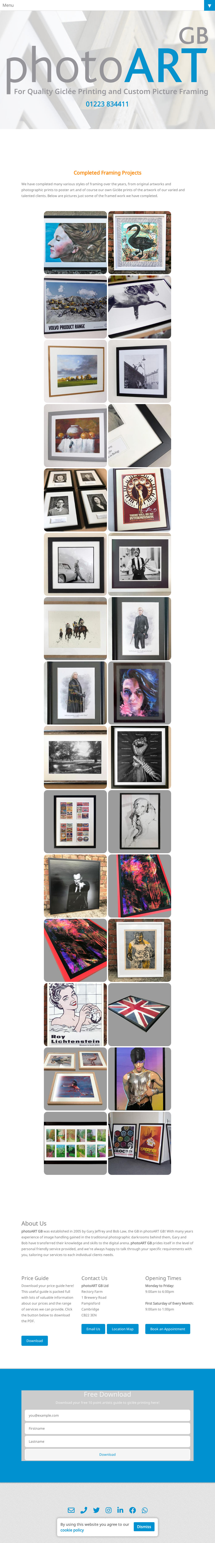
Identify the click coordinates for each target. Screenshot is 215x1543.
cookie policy (72, 1529)
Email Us (93, 1329)
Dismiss (144, 1526)
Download (34, 1340)
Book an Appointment (167, 1329)
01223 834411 (107, 103)
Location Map (123, 1329)
